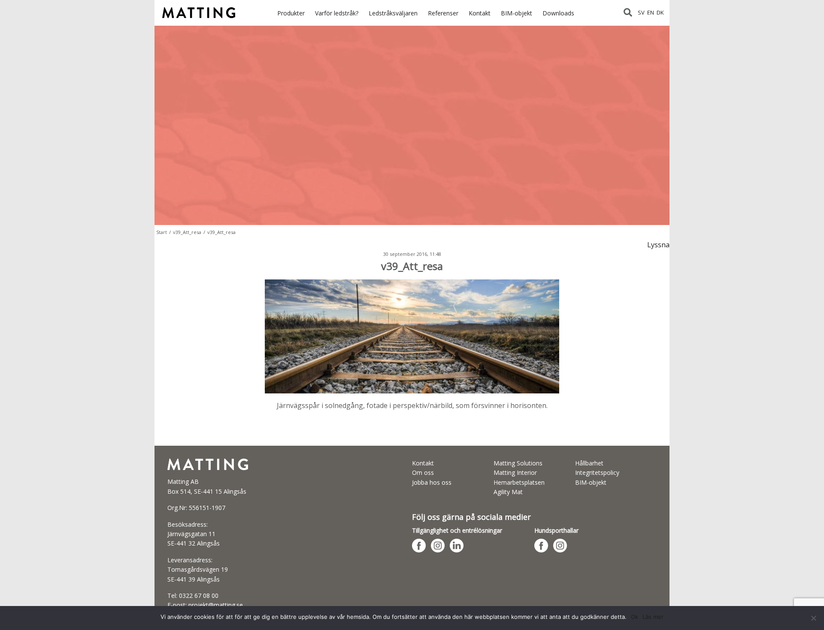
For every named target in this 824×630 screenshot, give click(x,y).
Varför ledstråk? (336, 13)
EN (650, 12)
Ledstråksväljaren (393, 13)
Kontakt (480, 13)
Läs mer (652, 616)
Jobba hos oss (431, 482)
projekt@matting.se (215, 605)
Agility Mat (508, 492)
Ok (634, 616)
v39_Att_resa (187, 232)
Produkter (291, 13)
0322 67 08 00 (198, 595)
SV (641, 12)
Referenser (443, 13)
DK (660, 12)
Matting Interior (515, 472)
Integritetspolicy (597, 472)
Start (161, 232)
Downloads (558, 13)
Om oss (423, 472)
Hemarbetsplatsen (519, 482)
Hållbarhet (589, 463)
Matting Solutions (518, 463)
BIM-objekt (516, 13)
